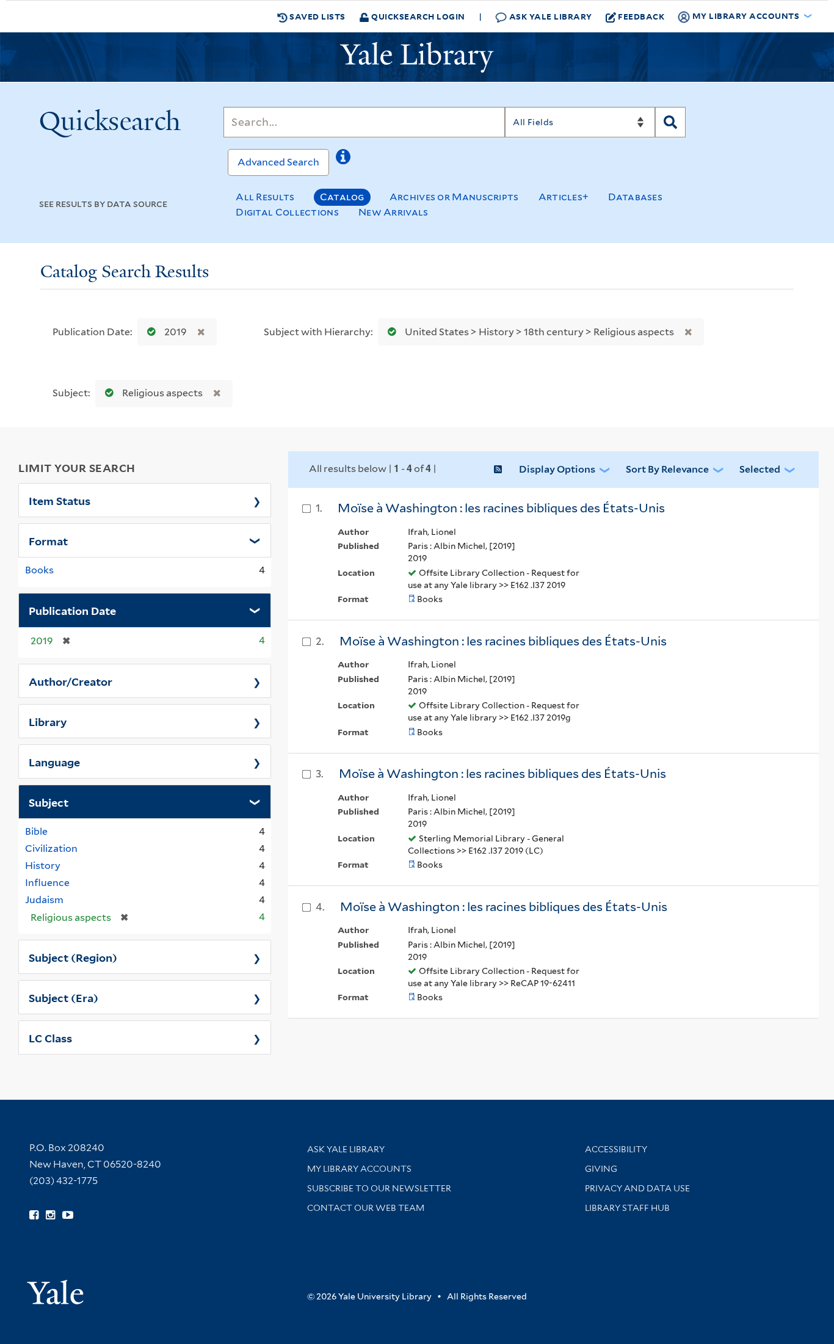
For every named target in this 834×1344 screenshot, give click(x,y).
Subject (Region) (73, 957)
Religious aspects (162, 393)
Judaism (44, 900)
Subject (48, 801)
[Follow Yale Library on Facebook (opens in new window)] (33, 1215)
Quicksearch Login (417, 16)
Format (48, 540)
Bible (36, 831)
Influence (47, 882)
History (42, 865)
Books (39, 570)
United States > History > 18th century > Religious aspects (539, 332)
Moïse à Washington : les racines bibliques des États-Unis (502, 773)
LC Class (50, 1037)
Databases (635, 197)
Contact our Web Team (365, 1208)
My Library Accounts (359, 1169)
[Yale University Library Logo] (417, 57)
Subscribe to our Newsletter (379, 1188)
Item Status (59, 500)
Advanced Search (278, 162)
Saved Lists (317, 16)
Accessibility (616, 1149)
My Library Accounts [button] (746, 15)
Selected (759, 469)
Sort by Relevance (667, 469)
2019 (175, 332)
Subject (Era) (63, 997)
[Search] (670, 122)
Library (48, 721)
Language (54, 761)
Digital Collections (287, 212)
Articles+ (563, 197)
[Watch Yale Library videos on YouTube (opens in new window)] (67, 1215)
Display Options (557, 469)
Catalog (342, 197)
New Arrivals (393, 212)
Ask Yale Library (549, 16)
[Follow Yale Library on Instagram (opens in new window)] (50, 1215)
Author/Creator (70, 681)
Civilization (51, 848)
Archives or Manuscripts (454, 197)
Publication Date (72, 610)
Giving (601, 1169)
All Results (265, 197)
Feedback (641, 16)
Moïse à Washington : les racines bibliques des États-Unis (501, 508)
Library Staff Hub (627, 1208)
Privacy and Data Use (637, 1188)
